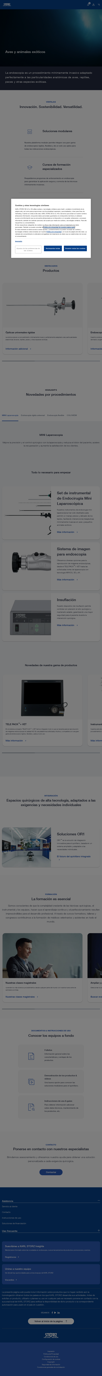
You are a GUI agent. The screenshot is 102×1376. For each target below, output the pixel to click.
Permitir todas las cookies (75, 248)
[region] (51, 228)
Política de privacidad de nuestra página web (59, 227)
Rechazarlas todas (53, 248)
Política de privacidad (53, 232)
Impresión (18, 241)
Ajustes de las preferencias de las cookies (28, 249)
